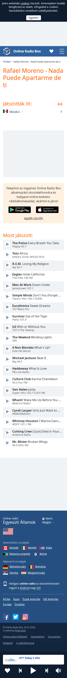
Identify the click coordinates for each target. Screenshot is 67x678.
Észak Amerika (31, 599)
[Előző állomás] (20, 670)
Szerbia (13, 572)
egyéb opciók (33, 218)
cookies (25, 3)
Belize (43, 554)
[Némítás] (59, 670)
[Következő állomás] (46, 670)
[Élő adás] (7, 244)
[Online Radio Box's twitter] (16, 617)
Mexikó (32, 547)
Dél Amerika (50, 599)
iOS (38, 588)
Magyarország (36, 572)
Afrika (6, 599)
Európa (7, 604)
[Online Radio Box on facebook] (6, 617)
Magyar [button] (46, 522)
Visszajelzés (54, 636)
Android (24, 588)
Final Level (20, 630)
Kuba (49, 547)
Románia (40, 566)
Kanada (13, 547)
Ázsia (16, 599)
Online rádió (19, 521)
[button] (33, 670)
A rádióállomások (25, 643)
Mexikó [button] (14, 112)
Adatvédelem (37, 636)
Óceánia (20, 604)
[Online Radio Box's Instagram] (25, 617)
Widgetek (8, 643)
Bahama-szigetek (19, 554)
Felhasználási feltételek (15, 636)
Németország (17, 566)
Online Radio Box (27, 51)
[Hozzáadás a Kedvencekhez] (7, 670)
